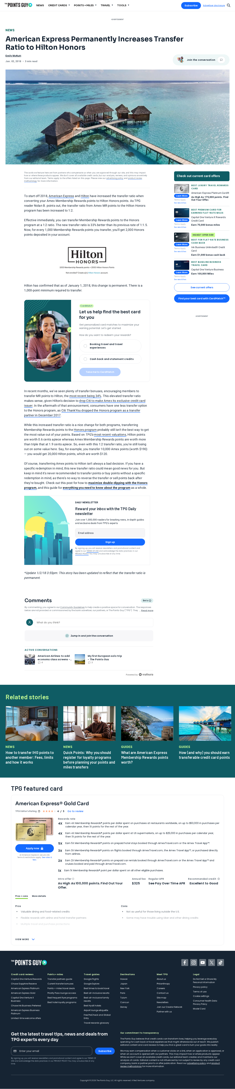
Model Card (199, 1008)
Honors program (85, 429)
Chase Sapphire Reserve (24, 983)
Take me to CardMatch (100, 372)
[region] (89, 646)
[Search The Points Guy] (228, 5)
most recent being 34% (85, 396)
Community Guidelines (72, 607)
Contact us (163, 993)
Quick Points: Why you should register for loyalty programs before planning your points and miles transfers (89, 759)
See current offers (202, 287)
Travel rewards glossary (96, 1022)
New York (124, 988)
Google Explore (91, 983)
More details (39, 896)
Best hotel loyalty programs (61, 1002)
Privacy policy (200, 986)
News (10, 30)
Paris (122, 993)
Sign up (110, 542)
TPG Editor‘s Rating (26, 811)
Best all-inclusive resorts (96, 993)
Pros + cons (21, 896)
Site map (161, 997)
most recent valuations (110, 434)
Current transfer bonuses (60, 983)
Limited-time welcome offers (26, 1018)
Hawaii (123, 979)
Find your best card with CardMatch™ (201, 298)
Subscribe (191, 5)
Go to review (75, 811)
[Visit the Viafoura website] (146, 674)
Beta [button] (145, 601)
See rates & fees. (42, 858)
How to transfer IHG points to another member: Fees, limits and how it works (30, 757)
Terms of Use (93, 551)
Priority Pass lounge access (61, 993)
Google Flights (91, 979)
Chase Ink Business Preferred (26, 1005)
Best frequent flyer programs (62, 997)
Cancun (124, 1002)
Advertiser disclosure (214, 5)
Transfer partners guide (59, 979)
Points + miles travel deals (61, 988)
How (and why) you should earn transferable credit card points (204, 754)
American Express (61, 196)
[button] (73, 879)
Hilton (85, 196)
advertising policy (114, 178)
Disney (123, 1006)
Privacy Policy (82, 553)
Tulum (123, 997)
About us (161, 979)
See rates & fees (180, 203)
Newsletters (162, 1002)
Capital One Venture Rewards (26, 979)
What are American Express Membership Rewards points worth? (144, 757)
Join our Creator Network (169, 1006)
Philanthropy (163, 983)
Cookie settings (201, 996)
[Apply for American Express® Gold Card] (34, 829)
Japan (123, 983)
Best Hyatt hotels (92, 1005)
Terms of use (199, 991)
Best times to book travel (96, 988)
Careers (161, 988)
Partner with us (164, 1011)
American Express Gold (23, 993)
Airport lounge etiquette (96, 1010)
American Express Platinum (25, 988)
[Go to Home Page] (18, 5)
